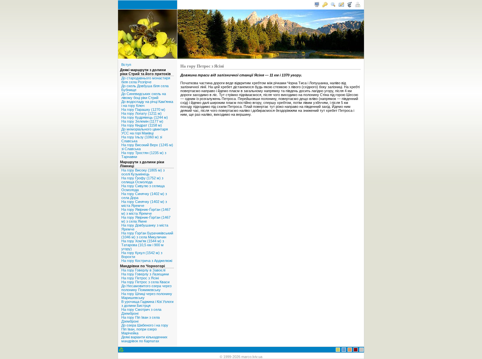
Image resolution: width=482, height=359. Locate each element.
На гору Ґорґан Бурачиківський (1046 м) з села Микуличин (147, 235)
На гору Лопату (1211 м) (141, 113)
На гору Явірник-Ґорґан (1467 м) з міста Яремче (146, 211)
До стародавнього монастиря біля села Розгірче (145, 80)
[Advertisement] (270, 134)
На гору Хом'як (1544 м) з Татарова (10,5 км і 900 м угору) (142, 245)
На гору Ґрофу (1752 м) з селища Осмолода (142, 180)
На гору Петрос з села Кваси (145, 282)
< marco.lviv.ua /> (147, 4)
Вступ (126, 65)
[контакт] (341, 6)
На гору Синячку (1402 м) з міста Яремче (144, 204)
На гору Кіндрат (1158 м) (141, 125)
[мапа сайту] (357, 6)
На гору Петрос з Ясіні (140, 278)
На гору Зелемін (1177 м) (142, 121)
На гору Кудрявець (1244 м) (144, 117)
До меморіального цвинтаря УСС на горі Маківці (144, 131)
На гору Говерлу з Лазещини (145, 274)
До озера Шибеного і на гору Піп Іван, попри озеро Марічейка (144, 329)
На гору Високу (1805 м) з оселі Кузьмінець (143, 172)
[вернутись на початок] (316, 6)
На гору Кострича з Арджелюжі (146, 261)
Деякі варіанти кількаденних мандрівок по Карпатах (144, 339)
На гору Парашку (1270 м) (143, 109)
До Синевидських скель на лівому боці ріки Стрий (143, 96)
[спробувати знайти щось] (333, 6)
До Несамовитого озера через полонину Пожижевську (146, 288)
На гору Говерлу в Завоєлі (143, 270)
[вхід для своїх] (325, 6)
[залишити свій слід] (349, 6)
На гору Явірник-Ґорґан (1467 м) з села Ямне (146, 219)
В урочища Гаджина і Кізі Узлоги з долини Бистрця (147, 304)
